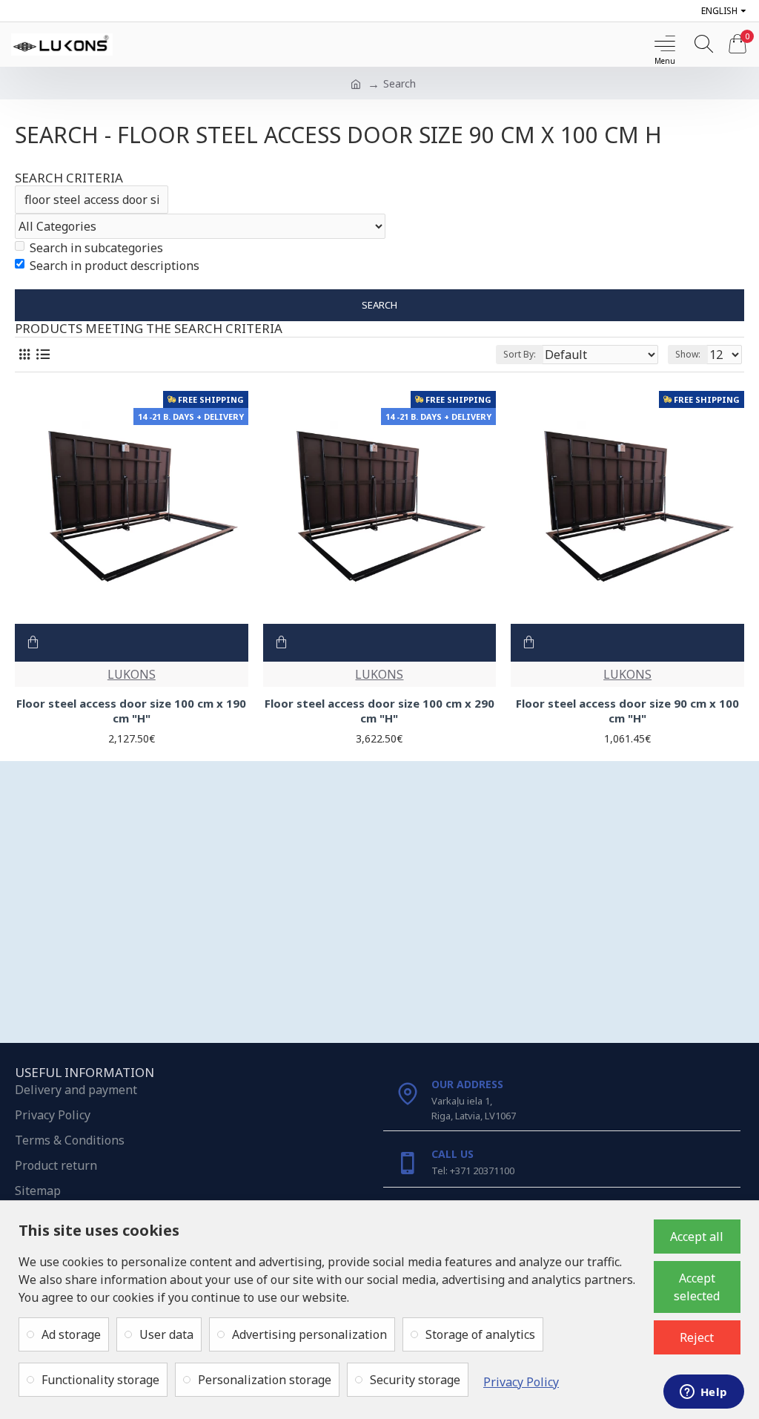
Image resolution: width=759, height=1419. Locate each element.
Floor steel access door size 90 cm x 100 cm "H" (627, 711)
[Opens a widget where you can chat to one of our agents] (703, 1393)
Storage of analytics (480, 1334)
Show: (687, 354)
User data (166, 1334)
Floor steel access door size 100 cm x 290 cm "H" (379, 711)
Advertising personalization (309, 1334)
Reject (697, 1337)
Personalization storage (264, 1380)
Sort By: (519, 354)
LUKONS (131, 674)
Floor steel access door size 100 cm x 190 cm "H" (131, 711)
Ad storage (71, 1334)
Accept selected (697, 1287)
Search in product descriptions (114, 265)
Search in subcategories (96, 248)
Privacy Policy (521, 1382)
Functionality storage (100, 1380)
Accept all (696, 1236)
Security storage (415, 1380)
